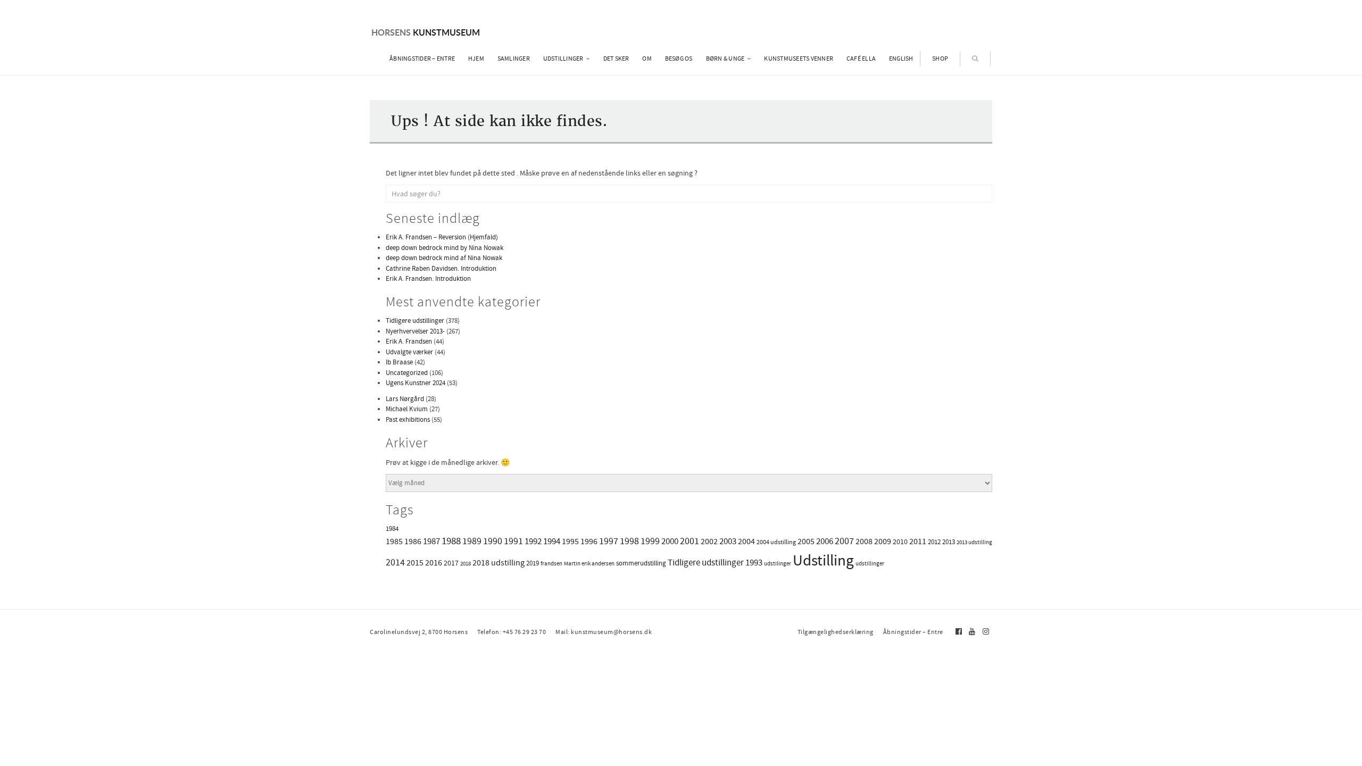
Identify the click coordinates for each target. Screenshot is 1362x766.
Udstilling (823, 560)
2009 (882, 541)
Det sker (616, 58)
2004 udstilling (776, 542)
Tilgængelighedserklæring (836, 632)
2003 (727, 541)
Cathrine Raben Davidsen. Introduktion (441, 268)
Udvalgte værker (409, 351)
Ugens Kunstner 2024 (415, 382)
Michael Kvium (407, 408)
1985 (394, 541)
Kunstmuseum (425, 32)
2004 (746, 541)
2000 (669, 541)
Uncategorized (407, 372)
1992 (533, 541)
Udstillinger (564, 58)
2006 (824, 541)
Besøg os (679, 58)
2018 (465, 563)
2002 (709, 541)
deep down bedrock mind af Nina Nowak (444, 257)
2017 (451, 563)
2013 (948, 541)
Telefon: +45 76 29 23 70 (511, 632)
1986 (412, 541)
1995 (570, 541)
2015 (414, 562)
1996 (588, 541)
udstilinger (777, 563)
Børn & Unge (726, 58)
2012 (934, 541)
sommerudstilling (641, 563)
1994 (551, 541)
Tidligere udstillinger (415, 320)
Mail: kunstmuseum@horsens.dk (603, 632)
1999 (650, 541)
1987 (431, 541)
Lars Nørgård (405, 398)
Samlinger (513, 58)
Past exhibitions (408, 419)
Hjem (476, 58)
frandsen (551, 563)
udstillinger (870, 563)
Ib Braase (399, 362)
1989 (471, 541)
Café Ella (861, 58)
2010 (900, 541)
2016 (433, 562)
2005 (806, 541)
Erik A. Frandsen (409, 341)
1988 (451, 541)
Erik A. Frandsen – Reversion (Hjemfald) (442, 237)
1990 (492, 541)
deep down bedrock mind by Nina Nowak (444, 247)
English (901, 58)
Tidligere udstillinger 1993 (715, 562)
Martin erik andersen (589, 563)
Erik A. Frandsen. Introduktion (428, 278)
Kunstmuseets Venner (798, 58)
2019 (532, 563)
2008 (864, 541)
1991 (513, 541)
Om (647, 58)
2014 (395, 562)
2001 (689, 541)
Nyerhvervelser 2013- (415, 331)
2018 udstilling (498, 562)
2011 (917, 541)
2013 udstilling (974, 542)
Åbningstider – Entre (422, 58)
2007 (844, 541)
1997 (608, 541)
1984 (392, 528)
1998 (629, 541)
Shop (940, 58)
